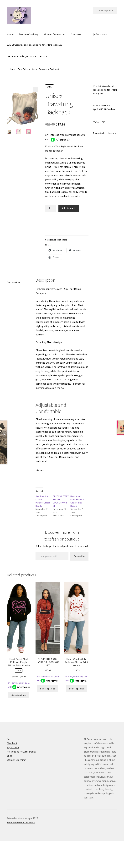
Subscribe (79, 556)
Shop (9, 755)
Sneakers (76, 34)
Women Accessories (55, 34)
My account (13, 747)
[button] (35, 89)
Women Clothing (28, 34)
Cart (9, 739)
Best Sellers (24, 69)
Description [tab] (13, 282)
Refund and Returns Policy (21, 751)
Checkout (12, 743)
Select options (18, 695)
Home (10, 34)
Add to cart (68, 208)
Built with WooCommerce (21, 822)
